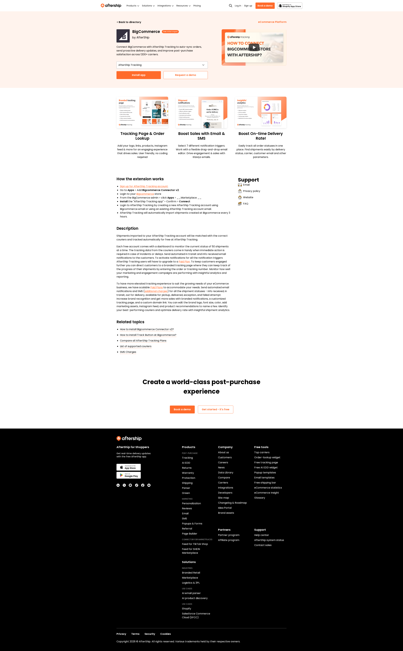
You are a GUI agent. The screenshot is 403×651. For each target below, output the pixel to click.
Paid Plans (156, 287)
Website (248, 197)
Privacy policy (251, 191)
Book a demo (265, 5)
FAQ (245, 203)
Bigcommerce (145, 194)
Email (246, 185)
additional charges (156, 291)
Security (150, 634)
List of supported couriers (135, 346)
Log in (238, 5)
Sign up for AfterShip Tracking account (144, 186)
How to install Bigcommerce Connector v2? (147, 329)
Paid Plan (184, 261)
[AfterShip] (112, 6)
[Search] (230, 5)
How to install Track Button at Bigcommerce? (148, 335)
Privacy (121, 634)
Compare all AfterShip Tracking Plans (143, 340)
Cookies (165, 634)
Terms (135, 634)
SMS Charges (128, 352)
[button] (254, 47)
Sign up (248, 5)
